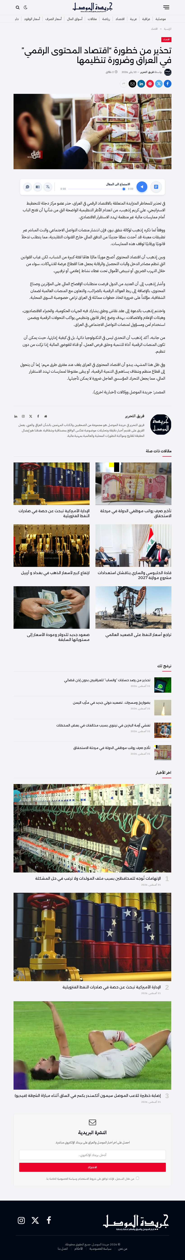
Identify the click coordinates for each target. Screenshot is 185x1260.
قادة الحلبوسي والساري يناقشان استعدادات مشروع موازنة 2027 (134, 575)
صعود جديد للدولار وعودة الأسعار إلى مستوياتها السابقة (58, 637)
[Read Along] (37, 187)
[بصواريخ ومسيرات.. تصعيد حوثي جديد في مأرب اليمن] (162, 707)
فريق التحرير (147, 72)
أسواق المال (74, 18)
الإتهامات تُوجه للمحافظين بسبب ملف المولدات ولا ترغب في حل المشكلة (98, 878)
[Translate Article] (48, 187)
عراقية (146, 18)
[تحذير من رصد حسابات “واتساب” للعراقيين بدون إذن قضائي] (162, 685)
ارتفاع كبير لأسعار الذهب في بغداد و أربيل (55, 573)
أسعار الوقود (32, 18)
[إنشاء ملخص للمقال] (156, 186)
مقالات (92, 18)
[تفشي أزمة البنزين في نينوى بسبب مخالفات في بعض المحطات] (162, 730)
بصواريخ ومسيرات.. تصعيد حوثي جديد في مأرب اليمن (111, 703)
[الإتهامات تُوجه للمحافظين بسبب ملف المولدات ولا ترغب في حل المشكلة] (92, 828)
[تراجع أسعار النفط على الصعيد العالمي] (133, 607)
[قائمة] (166, 7)
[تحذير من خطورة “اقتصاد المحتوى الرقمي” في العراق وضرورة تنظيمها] (92, 131)
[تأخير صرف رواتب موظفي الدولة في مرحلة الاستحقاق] (133, 483)
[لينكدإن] (141, 84)
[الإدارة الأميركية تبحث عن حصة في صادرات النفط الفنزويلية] (52, 483)
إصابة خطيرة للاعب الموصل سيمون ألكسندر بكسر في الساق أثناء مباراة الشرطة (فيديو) (88, 1095)
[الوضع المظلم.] (25, 7)
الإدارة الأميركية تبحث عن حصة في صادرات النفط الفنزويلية (54, 513)
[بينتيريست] (150, 84)
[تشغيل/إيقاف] (141, 186)
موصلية (160, 18)
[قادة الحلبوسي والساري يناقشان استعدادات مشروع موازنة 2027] (133, 545)
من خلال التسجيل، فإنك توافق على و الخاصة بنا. (90, 1179)
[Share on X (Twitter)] (159, 84)
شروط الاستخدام (87, 1179)
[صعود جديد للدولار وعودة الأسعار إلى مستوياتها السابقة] (52, 607)
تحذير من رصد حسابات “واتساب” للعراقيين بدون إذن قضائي (107, 680)
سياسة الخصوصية (66, 1179)
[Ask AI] (27, 187)
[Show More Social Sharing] (123, 84)
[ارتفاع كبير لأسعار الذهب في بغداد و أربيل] (52, 545)
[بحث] (18, 7)
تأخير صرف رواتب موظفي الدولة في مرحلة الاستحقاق (135, 513)
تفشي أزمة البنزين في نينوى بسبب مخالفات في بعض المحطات (103, 725)
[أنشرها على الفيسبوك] (167, 84)
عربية (133, 18)
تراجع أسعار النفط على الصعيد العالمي (138, 635)
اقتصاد (120, 18)
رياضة (106, 18)
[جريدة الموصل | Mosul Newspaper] (92, 7)
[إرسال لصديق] (132, 84)
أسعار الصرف (53, 18)
